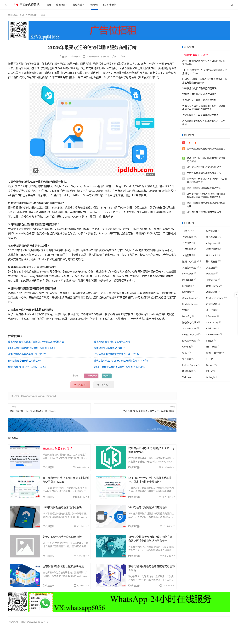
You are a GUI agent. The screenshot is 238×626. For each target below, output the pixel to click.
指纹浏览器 (211, 231)
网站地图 (13, 621)
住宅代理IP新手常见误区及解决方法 (112, 341)
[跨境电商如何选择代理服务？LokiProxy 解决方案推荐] (111, 457)
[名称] (92, 425)
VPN (184, 310)
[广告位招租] (119, 30)
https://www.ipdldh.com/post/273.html (38, 396)
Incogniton (187, 279)
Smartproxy (212, 322)
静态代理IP (211, 249)
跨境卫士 (210, 267)
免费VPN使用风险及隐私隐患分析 (62, 536)
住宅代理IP (91, 375)
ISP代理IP (187, 285)
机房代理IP (187, 371)
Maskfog (187, 316)
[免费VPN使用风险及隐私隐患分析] (25, 546)
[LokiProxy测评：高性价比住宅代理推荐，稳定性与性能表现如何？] (111, 487)
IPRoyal (210, 340)
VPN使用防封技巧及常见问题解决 (62, 507)
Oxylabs (186, 346)
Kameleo (186, 291)
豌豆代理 (210, 310)
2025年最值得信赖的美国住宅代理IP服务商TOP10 (119, 366)
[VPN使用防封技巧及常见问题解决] (25, 516)
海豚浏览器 (211, 291)
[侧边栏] (6, 5)
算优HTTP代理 (213, 352)
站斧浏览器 (211, 304)
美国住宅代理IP (190, 267)
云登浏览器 (188, 243)
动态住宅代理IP (190, 340)
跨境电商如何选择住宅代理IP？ (110, 348)
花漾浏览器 (211, 279)
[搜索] (232, 5)
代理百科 (94, 4)
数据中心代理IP (190, 261)
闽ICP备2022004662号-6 (34, 621)
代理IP (106, 375)
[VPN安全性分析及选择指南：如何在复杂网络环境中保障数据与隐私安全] (111, 546)
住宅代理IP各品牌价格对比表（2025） (27, 354)
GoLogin (210, 377)
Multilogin (211, 273)
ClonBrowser (212, 334)
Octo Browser (213, 285)
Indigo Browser (190, 334)
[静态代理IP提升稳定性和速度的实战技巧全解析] (111, 575)
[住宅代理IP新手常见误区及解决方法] (25, 575)
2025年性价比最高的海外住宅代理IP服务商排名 (32, 348)
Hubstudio (211, 255)
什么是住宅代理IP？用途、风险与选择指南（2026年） (121, 360)
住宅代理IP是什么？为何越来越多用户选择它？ (33, 411)
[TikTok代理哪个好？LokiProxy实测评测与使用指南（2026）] (25, 487)
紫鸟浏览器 (211, 237)
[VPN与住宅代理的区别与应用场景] (111, 516)
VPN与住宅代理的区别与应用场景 (147, 507)
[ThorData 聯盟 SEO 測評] (25, 457)
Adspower (211, 243)
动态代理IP (187, 249)
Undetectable (189, 304)
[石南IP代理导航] (16, 4)
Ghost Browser (190, 298)
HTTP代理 (211, 346)
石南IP (65, 56)
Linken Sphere (190, 365)
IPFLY (209, 371)
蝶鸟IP (185, 352)
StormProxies (189, 328)
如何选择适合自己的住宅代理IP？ (25, 360)
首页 (49, 4)
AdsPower (211, 328)
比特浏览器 (211, 261)
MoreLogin (187, 273)
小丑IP (209, 358)
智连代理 (186, 358)
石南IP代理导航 (29, 4)
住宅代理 (186, 255)
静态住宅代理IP (190, 322)
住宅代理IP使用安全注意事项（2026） (27, 366)
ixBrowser (211, 316)
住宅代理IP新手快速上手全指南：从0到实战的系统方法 (36, 341)
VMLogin (187, 377)
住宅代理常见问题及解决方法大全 (204, 188)
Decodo (210, 365)
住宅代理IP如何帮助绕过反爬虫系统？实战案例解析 (149, 411)
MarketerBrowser (215, 298)
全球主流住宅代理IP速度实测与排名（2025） (117, 354)
